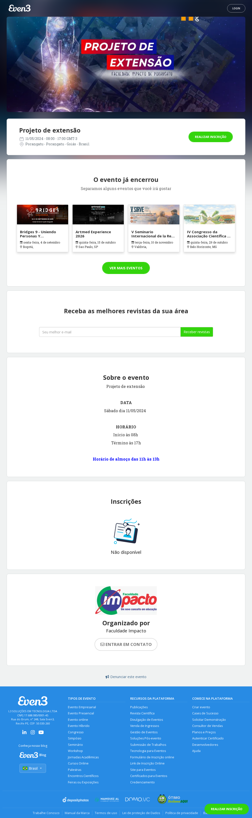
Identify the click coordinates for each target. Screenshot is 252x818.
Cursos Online (78, 763)
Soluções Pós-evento (145, 738)
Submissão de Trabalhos (148, 745)
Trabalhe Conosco (46, 813)
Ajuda (196, 751)
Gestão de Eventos (144, 732)
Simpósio (74, 738)
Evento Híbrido (79, 726)
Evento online (78, 720)
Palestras (74, 770)
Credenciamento (142, 782)
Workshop (75, 751)
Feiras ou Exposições (83, 782)
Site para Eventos (143, 770)
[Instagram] (33, 734)
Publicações (139, 707)
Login (236, 8)
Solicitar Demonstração (209, 720)
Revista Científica (142, 713)
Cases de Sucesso (205, 713)
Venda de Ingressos (144, 726)
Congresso (76, 732)
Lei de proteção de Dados (141, 813)
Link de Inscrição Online (147, 763)
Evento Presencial (81, 713)
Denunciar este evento (128, 676)
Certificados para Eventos (148, 776)
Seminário (75, 745)
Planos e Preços (204, 732)
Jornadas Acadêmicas (83, 757)
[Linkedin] (24, 734)
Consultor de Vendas (207, 726)
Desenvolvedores (205, 745)
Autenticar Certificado (208, 738)
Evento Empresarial (82, 707)
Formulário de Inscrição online (152, 757)
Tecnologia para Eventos (148, 751)
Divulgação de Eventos (146, 720)
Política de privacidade (181, 813)
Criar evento (201, 707)
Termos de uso (106, 813)
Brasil (33, 768)
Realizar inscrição (210, 137)
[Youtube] (41, 734)
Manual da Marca (77, 813)
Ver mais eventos (126, 268)
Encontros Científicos (83, 776)
